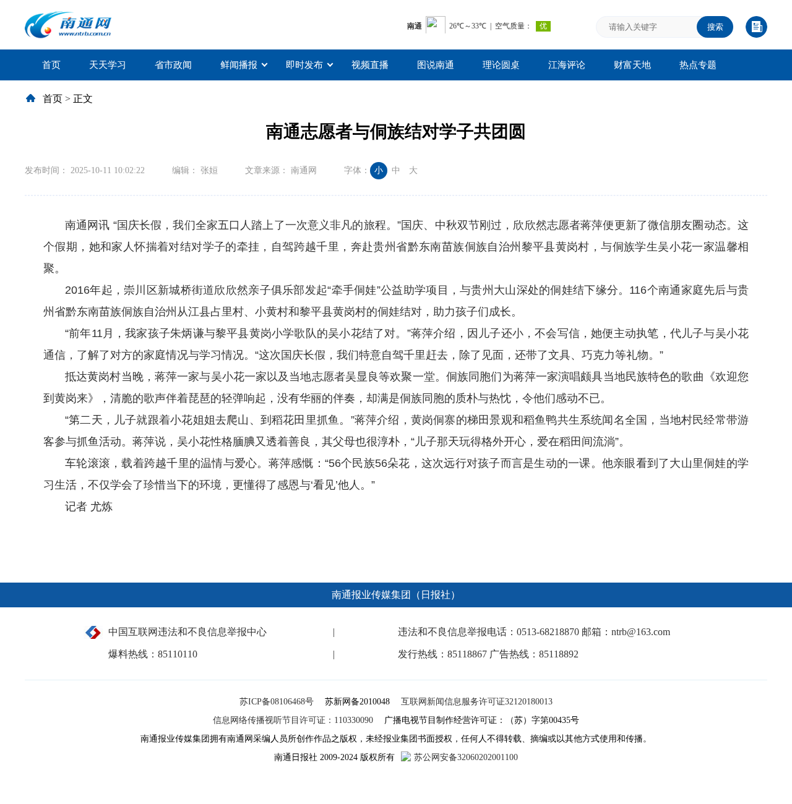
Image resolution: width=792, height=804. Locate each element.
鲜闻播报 (238, 65)
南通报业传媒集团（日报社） (396, 594)
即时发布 (304, 65)
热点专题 (698, 65)
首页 (51, 65)
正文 (83, 98)
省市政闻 (173, 65)
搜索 (715, 27)
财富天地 (632, 65)
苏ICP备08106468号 (277, 701)
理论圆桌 (501, 65)
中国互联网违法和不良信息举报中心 (187, 632)
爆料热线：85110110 (152, 654)
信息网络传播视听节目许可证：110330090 (294, 720)
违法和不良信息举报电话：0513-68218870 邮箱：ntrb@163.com (534, 632)
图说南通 (435, 65)
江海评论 (566, 65)
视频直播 (370, 65)
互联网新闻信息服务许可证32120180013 (477, 701)
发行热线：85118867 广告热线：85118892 (488, 654)
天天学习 (107, 65)
